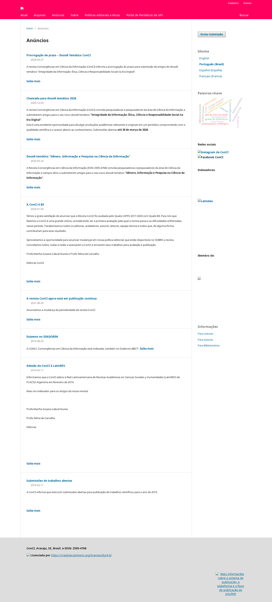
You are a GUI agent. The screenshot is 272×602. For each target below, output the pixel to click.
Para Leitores (205, 333)
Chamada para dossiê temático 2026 (51, 98)
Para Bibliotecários (209, 345)
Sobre (74, 15)
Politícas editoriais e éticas (102, 15)
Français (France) (210, 76)
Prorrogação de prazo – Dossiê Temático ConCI (58, 55)
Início (29, 28)
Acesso (247, 3)
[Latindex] (205, 201)
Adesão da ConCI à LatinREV (45, 366)
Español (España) (210, 70)
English (204, 58)
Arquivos (40, 15)
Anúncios (58, 15)
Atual (24, 15)
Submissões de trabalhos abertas (49, 480)
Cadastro (233, 3)
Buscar (244, 15)
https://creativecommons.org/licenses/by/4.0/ (81, 555)
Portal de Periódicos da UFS (144, 15)
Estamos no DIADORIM (42, 336)
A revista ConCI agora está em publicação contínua (61, 298)
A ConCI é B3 (35, 204)
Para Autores (205, 339)
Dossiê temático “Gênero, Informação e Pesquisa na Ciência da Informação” (78, 156)
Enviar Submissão (212, 34)
